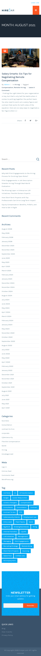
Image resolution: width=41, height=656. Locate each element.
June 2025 (6, 258)
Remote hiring (20, 87)
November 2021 (8, 379)
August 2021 (7, 391)
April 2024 (6, 312)
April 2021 (6, 408)
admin (7, 85)
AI (15, 493)
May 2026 (5, 233)
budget (6, 498)
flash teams (20, 522)
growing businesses (21, 527)
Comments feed (8, 475)
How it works (7, 632)
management (23, 536)
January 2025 (7, 279)
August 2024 (7, 296)
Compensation (7, 87)
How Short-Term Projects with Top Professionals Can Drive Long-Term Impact (19, 198)
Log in (4, 467)
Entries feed (6, 471)
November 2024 (8, 287)
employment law (30, 517)
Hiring (17, 85)
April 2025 (6, 266)
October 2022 (7, 337)
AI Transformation (26, 493)
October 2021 (7, 383)
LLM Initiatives (8, 536)
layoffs (23, 532)
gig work (6, 527)
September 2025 (8, 254)
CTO (20, 512)
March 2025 (6, 271)
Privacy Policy (7, 635)
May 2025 (5, 262)
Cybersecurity (7, 437)
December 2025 (8, 246)
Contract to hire (9, 512)
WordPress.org (7, 479)
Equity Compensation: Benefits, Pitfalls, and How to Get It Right (19, 206)
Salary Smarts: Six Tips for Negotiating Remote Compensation (17, 77)
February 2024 (7, 320)
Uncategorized (7, 454)
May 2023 (5, 329)
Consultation (7, 425)
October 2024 (7, 291)
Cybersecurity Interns (11, 517)
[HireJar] (8, 10)
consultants (8, 507)
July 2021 (5, 395)
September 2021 (8, 387)
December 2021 (8, 375)
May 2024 (5, 308)
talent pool (7, 556)
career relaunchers (20, 498)
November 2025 (8, 250)
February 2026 (7, 237)
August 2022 (7, 345)
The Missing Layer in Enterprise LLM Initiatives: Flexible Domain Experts (16, 191)
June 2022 (6, 354)
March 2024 (6, 316)
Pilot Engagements (22, 541)
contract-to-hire (8, 429)
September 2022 (8, 341)
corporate (5, 433)
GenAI (4, 446)
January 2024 (7, 325)
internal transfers (10, 532)
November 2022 (8, 333)
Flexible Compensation (11, 442)
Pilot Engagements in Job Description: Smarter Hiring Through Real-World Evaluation (17, 183)
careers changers (10, 503)
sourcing (25, 551)
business (5, 421)
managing (7, 541)
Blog (3, 628)
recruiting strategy (10, 546)
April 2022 (6, 362)
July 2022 (5, 350)
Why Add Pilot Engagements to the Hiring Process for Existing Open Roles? (18, 174)
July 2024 (5, 300)
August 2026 (7, 229)
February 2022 (7, 366)
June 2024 (6, 304)
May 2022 (5, 358)
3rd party (6, 493)
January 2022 (7, 370)
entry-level (7, 522)
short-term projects (11, 551)
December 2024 (8, 283)
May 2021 (5, 404)
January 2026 (7, 241)
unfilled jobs (20, 556)
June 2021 (5, 399)
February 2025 (7, 275)
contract (33, 507)
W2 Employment (9, 561)
